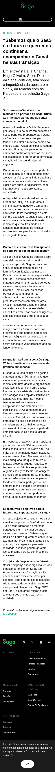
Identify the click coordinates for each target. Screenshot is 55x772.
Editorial (8, 652)
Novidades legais (36, 663)
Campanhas (33, 674)
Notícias (7, 691)
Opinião (8, 33)
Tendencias (8, 701)
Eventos (31, 669)
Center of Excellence (38, 705)
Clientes (7, 727)
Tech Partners (9, 732)
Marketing (32, 695)
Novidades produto (37, 658)
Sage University (35, 700)
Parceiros (7, 722)
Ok (27, 764)
